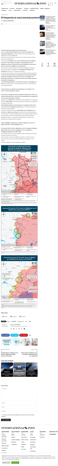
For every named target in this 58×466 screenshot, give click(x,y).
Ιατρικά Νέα (33, 439)
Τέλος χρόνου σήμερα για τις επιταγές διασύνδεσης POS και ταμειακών (29, 354)
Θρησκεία (23, 444)
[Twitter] (50, 2)
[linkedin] (13, 328)
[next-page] (4, 379)
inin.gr (8, 321)
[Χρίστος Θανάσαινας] (5, 327)
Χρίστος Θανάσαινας (8, 20)
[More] (30, 335)
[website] (19, 328)
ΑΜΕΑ (31, 435)
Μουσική (13, 442)
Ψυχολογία (33, 451)
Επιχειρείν (4, 453)
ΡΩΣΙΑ (29, 321)
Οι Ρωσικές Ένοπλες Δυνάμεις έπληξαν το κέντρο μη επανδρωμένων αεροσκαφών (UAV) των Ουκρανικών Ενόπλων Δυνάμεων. (51, 35)
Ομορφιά (32, 444)
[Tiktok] (50, 4)
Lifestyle (23, 435)
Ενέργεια (4, 450)
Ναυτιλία (4, 443)
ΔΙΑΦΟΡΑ (42, 435)
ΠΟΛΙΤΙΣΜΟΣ (15, 431)
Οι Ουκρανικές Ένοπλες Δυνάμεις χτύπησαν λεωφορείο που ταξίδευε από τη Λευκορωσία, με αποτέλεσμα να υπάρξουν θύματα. (19, 373)
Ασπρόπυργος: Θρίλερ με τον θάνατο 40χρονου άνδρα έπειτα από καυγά (9, 354)
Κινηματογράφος (15, 439)
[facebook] (11, 328)
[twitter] (16, 328)
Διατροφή (32, 437)
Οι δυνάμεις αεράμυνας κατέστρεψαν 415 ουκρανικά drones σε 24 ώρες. (31, 374)
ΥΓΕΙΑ (32, 431)
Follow (48, 63)
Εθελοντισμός (24, 439)
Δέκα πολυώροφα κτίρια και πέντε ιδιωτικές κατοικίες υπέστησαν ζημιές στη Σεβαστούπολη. (51, 51)
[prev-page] (2, 379)
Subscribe (54, 63)
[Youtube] (48, 4)
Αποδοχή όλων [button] (15, 462)
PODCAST (42, 437)
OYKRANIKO (13, 321)
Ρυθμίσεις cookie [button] (6, 462)
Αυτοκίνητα (24, 437)
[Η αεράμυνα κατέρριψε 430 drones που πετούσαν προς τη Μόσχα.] (7, 369)
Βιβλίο (13, 435)
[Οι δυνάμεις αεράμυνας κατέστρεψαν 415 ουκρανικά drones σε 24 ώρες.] (42, 27)
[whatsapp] (21, 328)
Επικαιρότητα (21, 321)
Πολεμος (7, 371)
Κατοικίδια (32, 442)
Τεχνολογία (4, 448)
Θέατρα (13, 437)
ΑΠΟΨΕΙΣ (43, 431)
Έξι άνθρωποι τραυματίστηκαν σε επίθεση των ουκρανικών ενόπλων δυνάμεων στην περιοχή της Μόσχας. (51, 44)
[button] (55, 3)
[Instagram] (52, 4)
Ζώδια (22, 442)
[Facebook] (48, 2)
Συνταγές (23, 449)
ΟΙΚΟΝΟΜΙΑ (5, 431)
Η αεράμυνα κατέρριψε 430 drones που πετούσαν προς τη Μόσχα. (7, 374)
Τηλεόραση (14, 444)
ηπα (26, 321)
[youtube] (24, 328)
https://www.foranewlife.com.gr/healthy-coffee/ (19, 326)
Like (42, 63)
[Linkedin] (52, 2)
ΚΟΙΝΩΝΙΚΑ (24, 431)
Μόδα (22, 447)
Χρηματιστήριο (5, 445)
